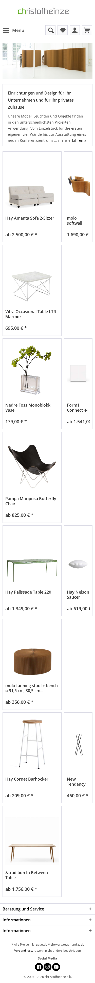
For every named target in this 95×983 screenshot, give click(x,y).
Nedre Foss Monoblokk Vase (27, 408)
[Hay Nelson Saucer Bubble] (78, 558)
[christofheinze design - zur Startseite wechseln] (47, 13)
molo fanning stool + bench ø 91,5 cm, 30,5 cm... (31, 688)
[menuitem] (13, 30)
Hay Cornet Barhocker (26, 779)
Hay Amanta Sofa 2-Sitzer (29, 218)
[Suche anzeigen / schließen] (50, 30)
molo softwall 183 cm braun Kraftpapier (78, 221)
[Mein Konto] (75, 30)
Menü (18, 30)
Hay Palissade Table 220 (28, 592)
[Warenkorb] (87, 30)
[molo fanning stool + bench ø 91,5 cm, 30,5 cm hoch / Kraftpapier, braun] (32, 652)
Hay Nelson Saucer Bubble (78, 595)
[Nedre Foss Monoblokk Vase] (32, 371)
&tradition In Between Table (26, 875)
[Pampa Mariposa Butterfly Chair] (32, 465)
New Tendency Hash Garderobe (77, 782)
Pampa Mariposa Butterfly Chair (30, 501)
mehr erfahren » (72, 140)
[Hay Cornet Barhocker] (32, 745)
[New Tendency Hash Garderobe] (78, 745)
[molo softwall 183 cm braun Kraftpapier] (78, 184)
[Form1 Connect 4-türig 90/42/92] (78, 371)
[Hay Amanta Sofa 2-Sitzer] (32, 184)
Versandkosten (24, 950)
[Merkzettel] (63, 30)
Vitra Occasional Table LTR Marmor (30, 314)
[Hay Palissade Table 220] (32, 558)
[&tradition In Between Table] (32, 839)
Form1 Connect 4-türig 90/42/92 (77, 408)
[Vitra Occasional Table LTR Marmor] (32, 278)
